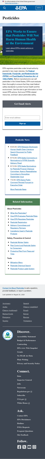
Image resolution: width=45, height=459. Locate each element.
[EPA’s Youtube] (29, 447)
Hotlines (20, 423)
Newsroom (21, 388)
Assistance (6, 303)
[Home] (21, 8)
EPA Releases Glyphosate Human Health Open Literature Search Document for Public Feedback (24, 151)
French (25, 310)
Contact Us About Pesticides (13, 288)
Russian (26, 317)
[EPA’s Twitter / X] (24, 447)
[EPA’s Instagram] (34, 447)
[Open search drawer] (4, 8)
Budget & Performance (26, 340)
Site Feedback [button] (22, 435)
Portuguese (6, 317)
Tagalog (5, 321)
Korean (25, 314)
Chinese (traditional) (10, 310)
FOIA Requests (23, 427)
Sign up (22, 123)
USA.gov (20, 399)
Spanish (26, 303)
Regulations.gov (23, 391)
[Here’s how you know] (22, 2)
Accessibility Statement (26, 337)
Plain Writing (22, 360)
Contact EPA (22, 416)
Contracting (22, 344)
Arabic (5, 307)
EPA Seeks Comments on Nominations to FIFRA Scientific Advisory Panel (23, 160)
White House (22, 403)
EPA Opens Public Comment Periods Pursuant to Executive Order (21, 182)
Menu (39, 7)
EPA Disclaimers (24, 419)
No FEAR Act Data (25, 356)
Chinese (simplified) (30, 307)
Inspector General (24, 380)
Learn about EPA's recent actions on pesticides (19, 49)
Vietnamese (27, 321)
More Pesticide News (18, 189)
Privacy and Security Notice (28, 363)
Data (19, 376)
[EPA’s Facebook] (19, 447)
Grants (20, 352)
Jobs (19, 384)
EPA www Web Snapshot (27, 348)
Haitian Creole (8, 314)
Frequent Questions (25, 431)
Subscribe (21, 395)
